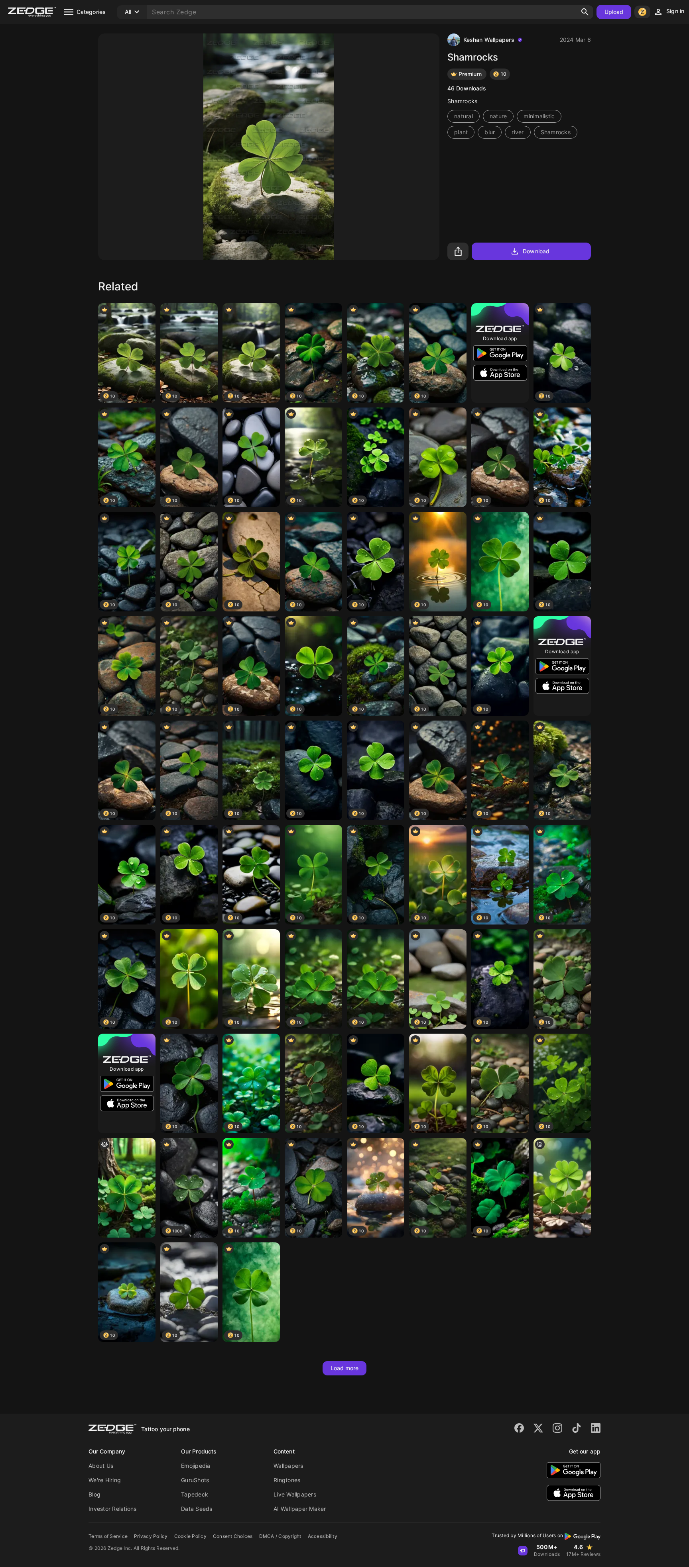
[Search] (585, 12)
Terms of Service (108, 1536)
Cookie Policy (190, 1536)
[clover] (562, 1188)
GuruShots (195, 1480)
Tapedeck (194, 1494)
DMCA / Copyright (280, 1536)
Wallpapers (288, 1465)
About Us (101, 1465)
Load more (345, 1368)
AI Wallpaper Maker (300, 1508)
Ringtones (287, 1480)
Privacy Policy (151, 1536)
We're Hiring (105, 1480)
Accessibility (322, 1536)
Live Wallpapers (295, 1494)
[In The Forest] (127, 1188)
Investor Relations (113, 1508)
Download (536, 251)
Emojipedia (196, 1465)
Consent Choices (233, 1536)
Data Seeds (197, 1508)
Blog (94, 1494)
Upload (614, 11)
